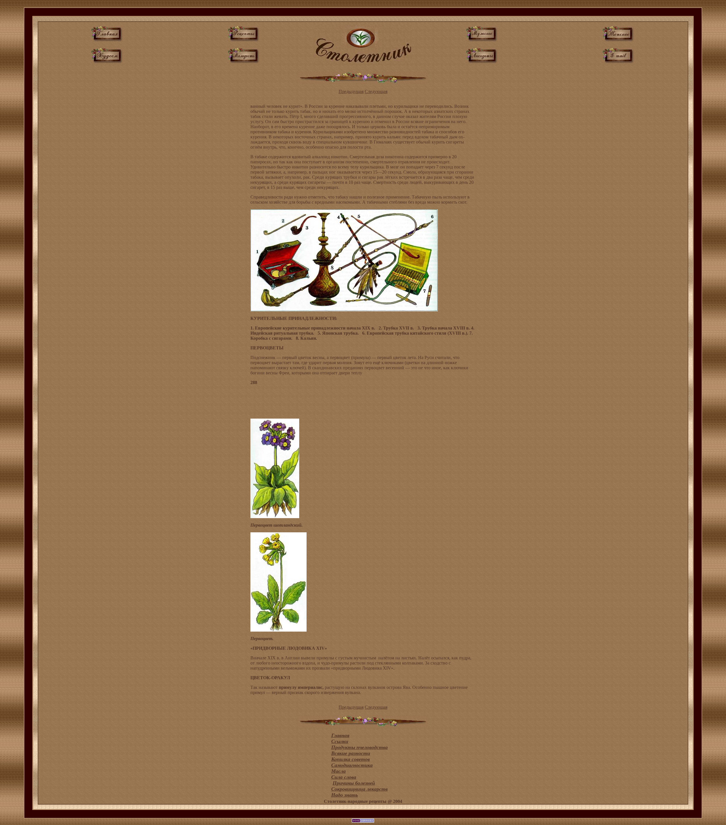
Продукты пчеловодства (359, 747)
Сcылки (339, 741)
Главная (340, 735)
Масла (338, 771)
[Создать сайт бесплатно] (363, 821)
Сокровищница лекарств (359, 789)
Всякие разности (350, 753)
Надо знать (344, 795)
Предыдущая (351, 91)
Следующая (376, 91)
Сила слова (343, 777)
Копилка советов (350, 759)
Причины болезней (354, 783)
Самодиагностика (352, 765)
